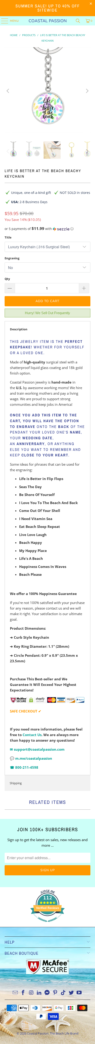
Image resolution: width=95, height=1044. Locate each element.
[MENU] (2, 20)
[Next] (87, 90)
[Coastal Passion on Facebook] (23, 992)
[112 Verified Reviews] (47, 924)
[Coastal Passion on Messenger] (47, 992)
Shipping (16, 783)
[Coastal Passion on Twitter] (71, 992)
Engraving (12, 258)
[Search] (78, 20)
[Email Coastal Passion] (15, 992)
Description (18, 329)
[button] (47, 228)
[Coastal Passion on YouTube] (79, 992)
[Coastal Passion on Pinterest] (55, 992)
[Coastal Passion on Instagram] (31, 992)
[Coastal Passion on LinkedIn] (39, 992)
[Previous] (8, 90)
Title (8, 237)
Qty (7, 279)
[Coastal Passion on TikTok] (63, 992)
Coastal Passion (48, 21)
